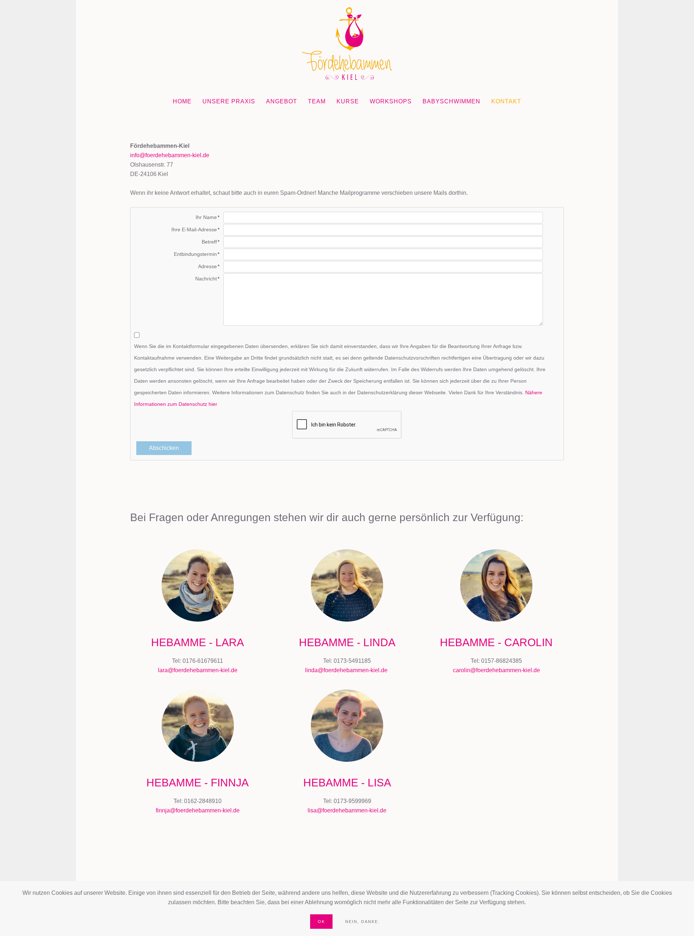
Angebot (281, 101)
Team (317, 101)
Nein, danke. (362, 921)
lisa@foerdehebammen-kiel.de (347, 810)
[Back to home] (347, 43)
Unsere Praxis (228, 101)
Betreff (209, 242)
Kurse (348, 101)
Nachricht (206, 279)
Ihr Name (206, 217)
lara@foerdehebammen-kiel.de (197, 670)
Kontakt (506, 101)
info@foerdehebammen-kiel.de (169, 155)
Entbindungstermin (195, 254)
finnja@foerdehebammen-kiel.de (198, 810)
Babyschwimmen (451, 101)
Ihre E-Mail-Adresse (194, 229)
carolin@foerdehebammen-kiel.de (496, 670)
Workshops (391, 101)
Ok (321, 921)
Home (182, 101)
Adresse (207, 266)
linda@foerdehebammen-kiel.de (346, 670)
